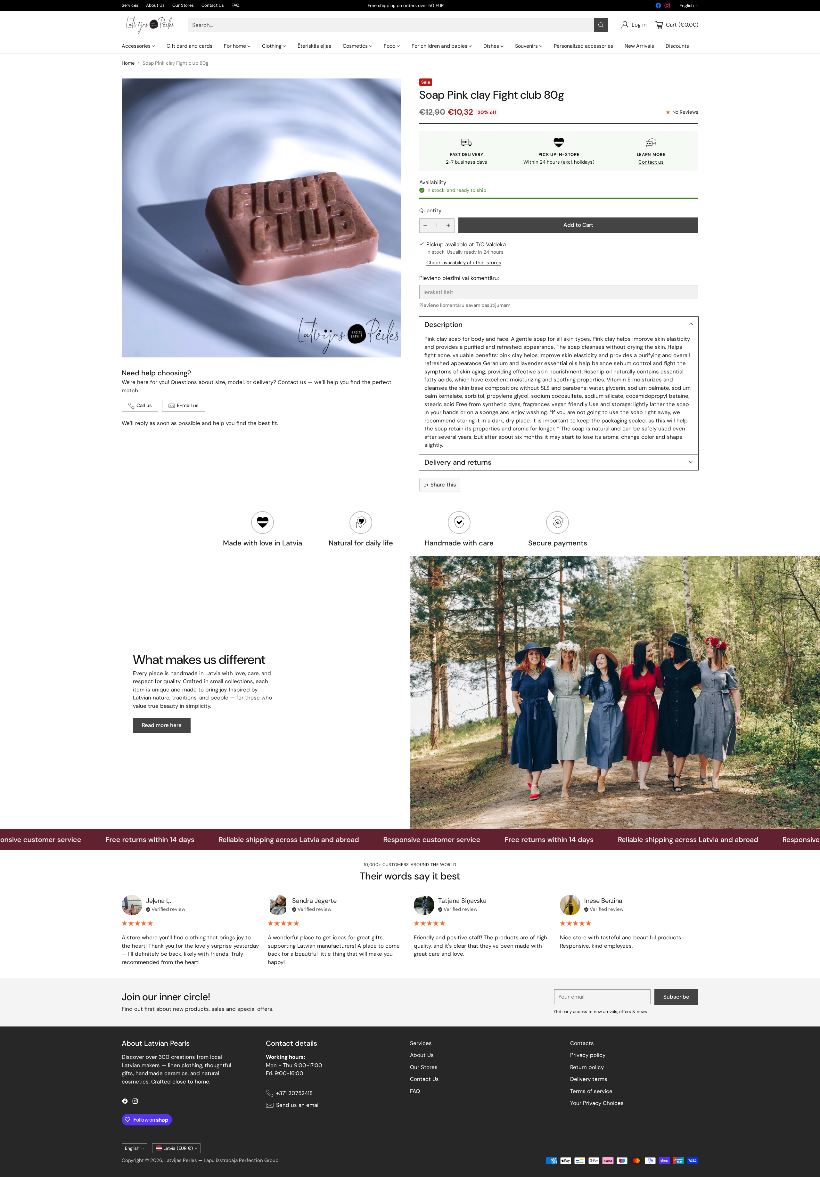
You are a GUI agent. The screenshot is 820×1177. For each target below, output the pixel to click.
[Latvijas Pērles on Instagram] (667, 6)
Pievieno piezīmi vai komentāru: (459, 278)
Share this (443, 484)
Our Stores (424, 1067)
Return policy (587, 1067)
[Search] (601, 25)
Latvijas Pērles (180, 1160)
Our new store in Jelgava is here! (405, 5)
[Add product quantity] (448, 226)
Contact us (651, 162)
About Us (422, 1054)
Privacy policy (587, 1054)
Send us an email (298, 1104)
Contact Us (424, 1079)
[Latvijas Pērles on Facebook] (658, 6)
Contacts (582, 1043)
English (686, 5)
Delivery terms (588, 1079)
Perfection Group (258, 1160)
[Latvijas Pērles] (150, 25)
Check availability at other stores (463, 262)
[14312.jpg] (261, 217)
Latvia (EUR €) (178, 1148)
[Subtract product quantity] (425, 226)
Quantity (430, 210)
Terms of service (591, 1091)
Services (421, 1043)
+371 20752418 (294, 1093)
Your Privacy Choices (597, 1103)
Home (128, 63)
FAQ (415, 1091)
